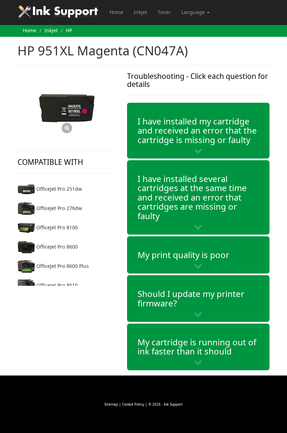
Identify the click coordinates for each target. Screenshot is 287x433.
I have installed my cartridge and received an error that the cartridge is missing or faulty (197, 130)
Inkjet (140, 12)
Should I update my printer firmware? (191, 298)
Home (116, 12)
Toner (164, 12)
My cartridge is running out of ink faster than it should (197, 346)
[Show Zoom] (67, 108)
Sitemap (111, 404)
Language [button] (193, 12)
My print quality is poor (183, 255)
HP (69, 30)
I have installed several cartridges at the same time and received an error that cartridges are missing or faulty (192, 197)
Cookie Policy (133, 404)
